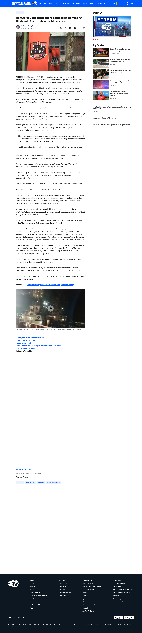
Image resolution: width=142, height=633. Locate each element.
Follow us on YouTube (26, 348)
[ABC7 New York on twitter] (15, 618)
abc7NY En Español (88, 611)
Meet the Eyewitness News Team (123, 589)
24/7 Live (42, 3)
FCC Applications (95, 624)
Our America (86, 602)
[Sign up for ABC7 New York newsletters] (24, 618)
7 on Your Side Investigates (38, 595)
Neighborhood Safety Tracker (91, 586)
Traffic (32, 589)
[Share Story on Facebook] (61, 28)
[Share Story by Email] (79, 28)
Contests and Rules (119, 602)
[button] (9, 3)
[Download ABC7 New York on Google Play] (129, 617)
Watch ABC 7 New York (37, 605)
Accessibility (117, 599)
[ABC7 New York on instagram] (19, 618)
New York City (53, 3)
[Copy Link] (83, 28)
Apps (31, 608)
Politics (84, 592)
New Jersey (65, 3)
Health (84, 595)
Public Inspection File (84, 624)
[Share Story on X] (65, 28)
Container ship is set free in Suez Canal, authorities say (50, 284)
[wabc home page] (13, 583)
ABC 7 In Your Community (121, 592)
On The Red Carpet (88, 605)
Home (32, 583)
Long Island (75, 3)
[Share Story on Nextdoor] (74, 28)
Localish (32, 599)
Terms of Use (62, 624)
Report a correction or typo (23, 469)
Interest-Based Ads (72, 624)
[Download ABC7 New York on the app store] (118, 617)
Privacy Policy (11, 624)
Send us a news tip (25, 342)
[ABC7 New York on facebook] (10, 618)
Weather (33, 586)
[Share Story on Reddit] (70, 28)
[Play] (112, 26)
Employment (117, 586)
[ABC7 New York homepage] (24, 3)
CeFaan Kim (26, 26)
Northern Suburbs (88, 3)
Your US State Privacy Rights (50, 624)
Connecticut (102, 3)
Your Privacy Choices (22, 624)
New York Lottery (88, 583)
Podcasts (85, 608)
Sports (84, 599)
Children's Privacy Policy (35, 624)
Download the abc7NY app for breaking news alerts (39, 345)
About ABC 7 (117, 595)
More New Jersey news (26, 340)
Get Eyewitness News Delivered (30, 337)
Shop (32, 602)
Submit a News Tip (119, 583)
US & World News (88, 589)
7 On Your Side (35, 592)
